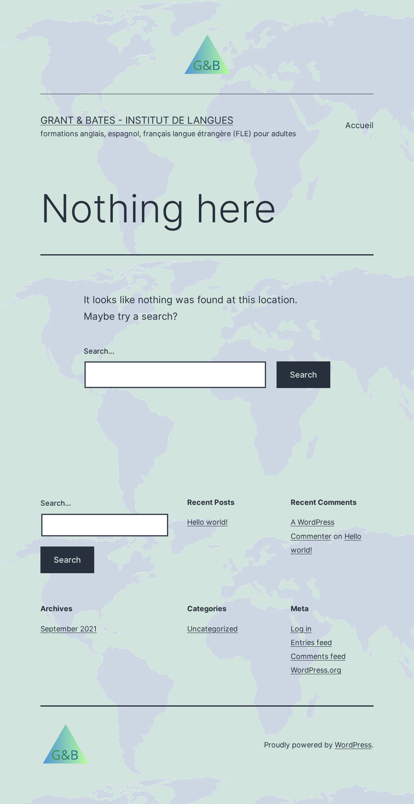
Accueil (359, 125)
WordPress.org (316, 670)
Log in (301, 629)
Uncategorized (212, 629)
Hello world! (207, 522)
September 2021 (68, 629)
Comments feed (318, 656)
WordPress (353, 745)
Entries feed (311, 642)
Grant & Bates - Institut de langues (136, 120)
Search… (99, 351)
